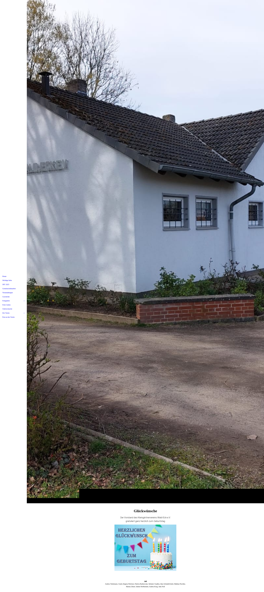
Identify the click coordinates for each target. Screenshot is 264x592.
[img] (145, 251)
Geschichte (6, 297)
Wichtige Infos (7, 280)
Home (4, 276)
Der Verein (5, 313)
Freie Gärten (6, 305)
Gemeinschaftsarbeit (9, 288)
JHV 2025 (5, 284)
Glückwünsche (7, 309)
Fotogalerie (6, 301)
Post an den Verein (8, 317)
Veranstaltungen (7, 292)
